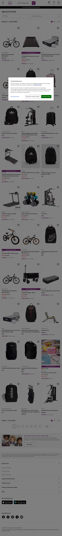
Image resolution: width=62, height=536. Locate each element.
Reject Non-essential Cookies (32, 96)
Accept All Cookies (46, 96)
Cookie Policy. (38, 85)
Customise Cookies (15, 96)
